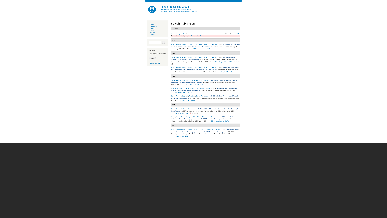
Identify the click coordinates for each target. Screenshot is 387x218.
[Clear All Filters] (195, 36)
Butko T (173, 44)
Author (173, 34)
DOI (194, 49)
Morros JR (179, 88)
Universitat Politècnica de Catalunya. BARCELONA (179, 11)
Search (176, 28)
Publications (153, 26)
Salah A (173, 88)
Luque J (186, 88)
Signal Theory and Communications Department (176, 9)
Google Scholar (201, 49)
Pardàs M (199, 80)
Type (180, 34)
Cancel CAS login (155, 63)
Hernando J (214, 44)
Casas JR (192, 80)
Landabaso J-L (199, 117)
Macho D (208, 117)
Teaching (152, 32)
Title (176, 34)
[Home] (152, 9)
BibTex (238, 34)
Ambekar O (208, 88)
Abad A (180, 109)
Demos (152, 30)
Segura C (191, 44)
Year (184, 34)
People (152, 24)
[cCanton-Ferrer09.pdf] (235, 62)
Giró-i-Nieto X (199, 44)
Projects (152, 28)
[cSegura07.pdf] (190, 113)
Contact (152, 34)
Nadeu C (207, 44)
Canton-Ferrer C (181, 44)
